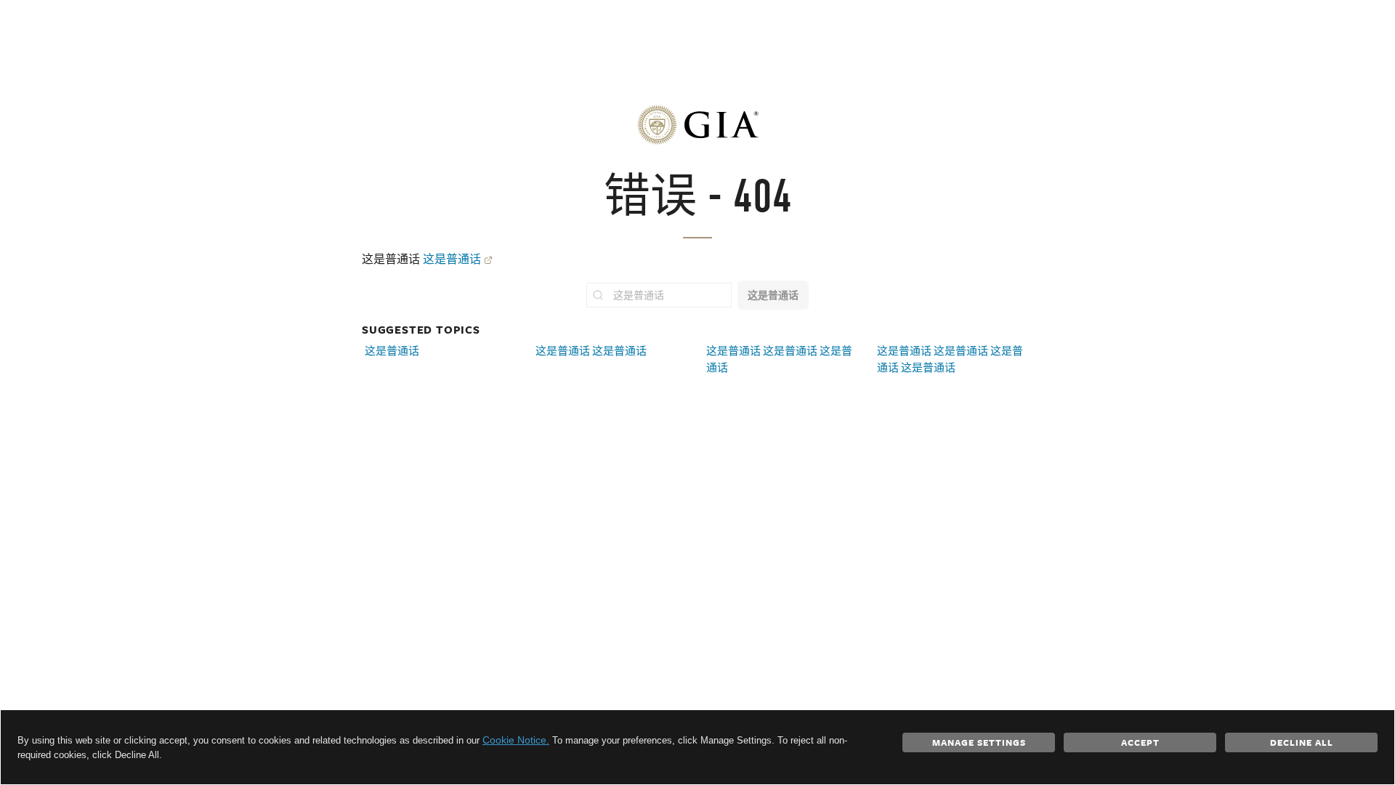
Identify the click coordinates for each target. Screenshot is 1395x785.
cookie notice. (515, 740)
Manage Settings (979, 742)
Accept (1140, 742)
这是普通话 (452, 259)
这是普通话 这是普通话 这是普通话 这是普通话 (950, 359)
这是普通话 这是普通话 (591, 350)
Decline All (1301, 742)
